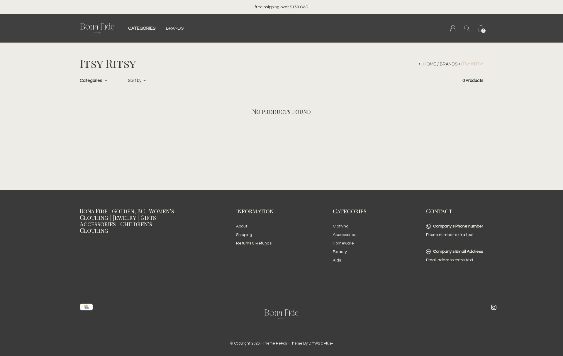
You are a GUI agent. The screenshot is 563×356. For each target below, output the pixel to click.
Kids (337, 260)
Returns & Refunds (254, 243)
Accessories (344, 235)
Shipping (244, 235)
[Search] (467, 28)
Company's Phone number (458, 226)
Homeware (343, 243)
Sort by (134, 80)
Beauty (340, 252)
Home (429, 64)
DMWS (314, 343)
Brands (175, 28)
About (241, 226)
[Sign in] (452, 28)
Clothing (341, 226)
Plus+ (328, 343)
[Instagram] (493, 307)
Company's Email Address (458, 251)
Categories (141, 28)
